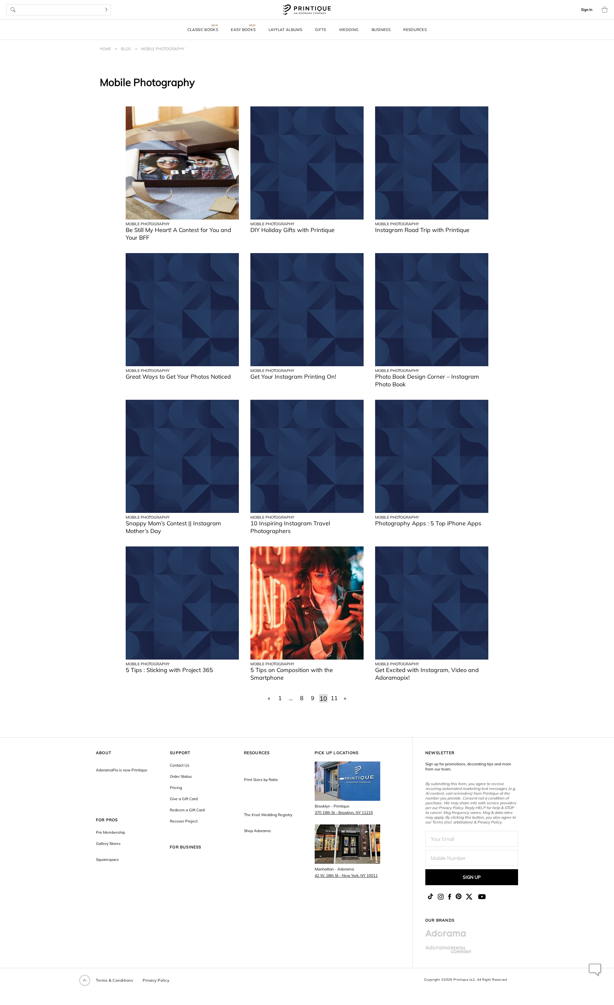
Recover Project (184, 821)
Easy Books (243, 29)
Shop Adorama (257, 830)
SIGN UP (472, 877)
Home (105, 48)
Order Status (181, 776)
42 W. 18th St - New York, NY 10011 (346, 875)
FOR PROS (107, 819)
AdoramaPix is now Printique (121, 770)
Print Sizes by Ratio (261, 779)
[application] (595, 970)
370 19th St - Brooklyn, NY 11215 (344, 812)
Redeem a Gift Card (187, 810)
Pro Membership (110, 832)
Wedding (348, 29)
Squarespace (107, 859)
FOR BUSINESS (185, 847)
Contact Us (179, 765)
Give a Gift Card (184, 798)
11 (334, 698)
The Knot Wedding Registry (268, 814)
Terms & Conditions (114, 980)
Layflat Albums (285, 29)
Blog (126, 48)
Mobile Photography (163, 48)
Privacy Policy (156, 980)
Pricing (176, 787)
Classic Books (202, 29)
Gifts (320, 29)
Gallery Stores (108, 843)
